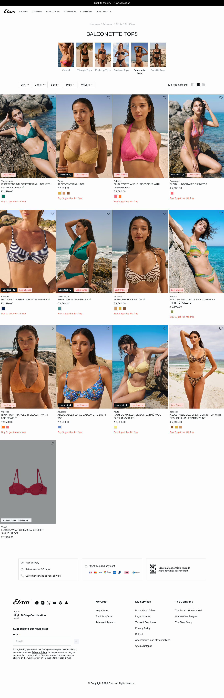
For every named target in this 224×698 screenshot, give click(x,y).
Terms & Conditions (145, 622)
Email (16, 634)
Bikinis (119, 24)
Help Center (102, 610)
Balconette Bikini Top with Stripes (24, 299)
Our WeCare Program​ (186, 616)
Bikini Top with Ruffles (73, 299)
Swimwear (108, 24)
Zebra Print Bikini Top (128, 299)
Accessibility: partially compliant (152, 640)
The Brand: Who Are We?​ (188, 610)
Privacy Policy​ (142, 628)
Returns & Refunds (105, 622)
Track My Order (104, 616)
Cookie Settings (143, 645)
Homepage (95, 24)
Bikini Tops (130, 24)
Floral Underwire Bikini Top (188, 184)
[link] (23, 12)
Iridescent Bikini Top (71, 184)
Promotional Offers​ (145, 610)
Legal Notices (142, 616)
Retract (139, 634)
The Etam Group (184, 622)
